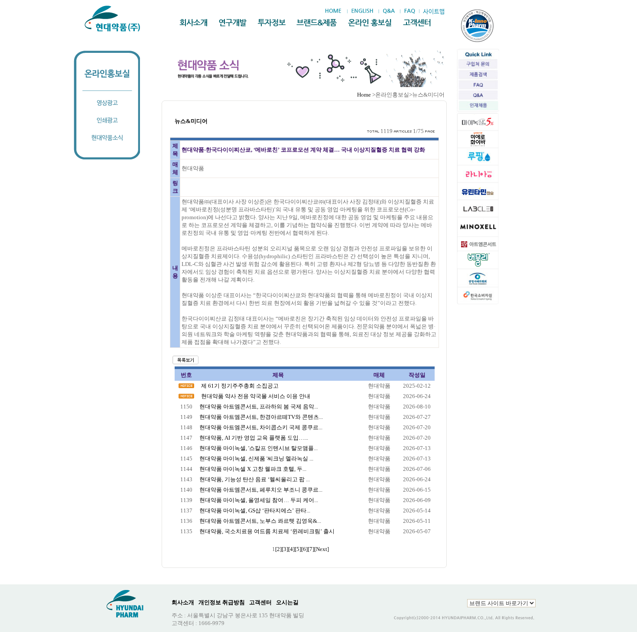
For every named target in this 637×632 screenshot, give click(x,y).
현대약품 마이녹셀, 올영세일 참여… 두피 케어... (258, 500)
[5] (298, 549)
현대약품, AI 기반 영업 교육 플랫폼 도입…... (253, 437)
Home (364, 94)
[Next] (321, 549)
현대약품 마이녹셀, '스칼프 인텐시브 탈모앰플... (258, 448)
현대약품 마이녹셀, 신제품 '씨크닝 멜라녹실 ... (256, 458)
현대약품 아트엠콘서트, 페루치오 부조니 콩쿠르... (260, 489)
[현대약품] (112, 19)
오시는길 (287, 602)
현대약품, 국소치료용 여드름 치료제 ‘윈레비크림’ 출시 (267, 531)
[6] (304, 549)
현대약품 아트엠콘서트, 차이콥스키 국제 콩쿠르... (260, 427)
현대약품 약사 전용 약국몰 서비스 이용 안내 (255, 396)
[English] (362, 11)
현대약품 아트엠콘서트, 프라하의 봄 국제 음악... (258, 406)
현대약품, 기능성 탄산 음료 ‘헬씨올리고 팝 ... (254, 479)
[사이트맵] (433, 11)
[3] (285, 549)
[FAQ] (409, 11)
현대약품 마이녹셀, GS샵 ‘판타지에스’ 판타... (254, 510)
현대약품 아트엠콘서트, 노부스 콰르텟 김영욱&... (260, 521)
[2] (278, 549)
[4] (291, 549)
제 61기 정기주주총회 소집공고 (240, 385)
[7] (311, 549)
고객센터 (260, 602)
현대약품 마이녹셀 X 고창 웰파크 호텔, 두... (252, 469)
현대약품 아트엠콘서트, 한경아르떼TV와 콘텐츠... (261, 417)
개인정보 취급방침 (221, 602)
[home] (335, 11)
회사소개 (183, 602)
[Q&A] (388, 11)
